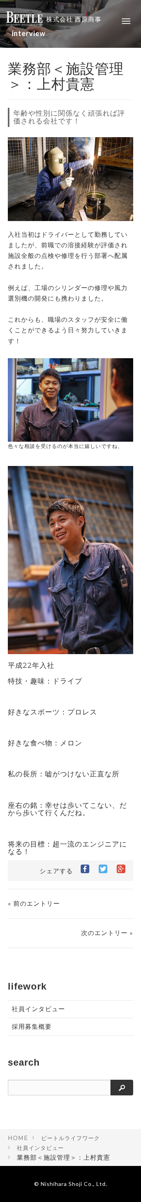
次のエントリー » (107, 933)
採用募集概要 (32, 1026)
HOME (18, 1138)
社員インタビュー (38, 1009)
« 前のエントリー (34, 903)
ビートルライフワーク (70, 1138)
